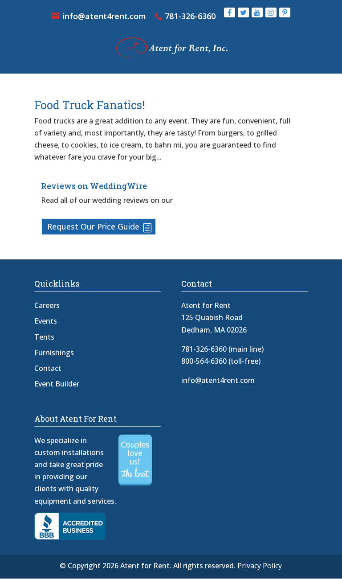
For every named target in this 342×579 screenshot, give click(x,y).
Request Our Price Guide (93, 227)
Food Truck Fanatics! (89, 105)
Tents (44, 337)
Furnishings (54, 352)
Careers (47, 305)
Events (45, 321)
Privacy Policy (259, 566)
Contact (47, 368)
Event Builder (56, 384)
